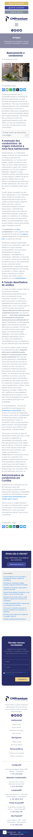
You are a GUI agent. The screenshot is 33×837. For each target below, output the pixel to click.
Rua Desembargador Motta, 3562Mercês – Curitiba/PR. (16, 770)
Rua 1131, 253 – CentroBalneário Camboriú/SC (16, 783)
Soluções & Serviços (16, 730)
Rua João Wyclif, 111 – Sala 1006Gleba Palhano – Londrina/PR (16, 795)
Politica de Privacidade (16, 753)
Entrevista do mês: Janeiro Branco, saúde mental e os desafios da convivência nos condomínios (15, 598)
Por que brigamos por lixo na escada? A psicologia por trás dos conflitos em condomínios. (15, 578)
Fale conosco (16, 733)
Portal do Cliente (16, 745)
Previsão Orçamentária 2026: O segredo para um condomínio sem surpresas (16, 604)
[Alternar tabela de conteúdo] (26, 135)
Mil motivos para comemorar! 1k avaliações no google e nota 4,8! (16, 615)
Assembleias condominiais (11, 410)
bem (3, 239)
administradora (20, 278)
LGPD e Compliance (16, 756)
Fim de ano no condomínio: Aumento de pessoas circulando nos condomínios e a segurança (15, 609)
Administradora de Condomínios (13, 41)
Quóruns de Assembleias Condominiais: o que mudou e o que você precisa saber (16, 593)
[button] (30, 831)
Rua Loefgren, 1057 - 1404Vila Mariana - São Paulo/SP (16, 821)
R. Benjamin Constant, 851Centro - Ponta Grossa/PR (16, 808)
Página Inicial (16, 724)
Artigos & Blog (16, 742)
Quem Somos (16, 727)
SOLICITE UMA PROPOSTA (16, 3)
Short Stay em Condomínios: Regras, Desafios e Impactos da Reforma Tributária (16, 584)
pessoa (25, 234)
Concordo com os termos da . (16, 673)
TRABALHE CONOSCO (16, 12)
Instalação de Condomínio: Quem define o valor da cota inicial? (15, 588)
